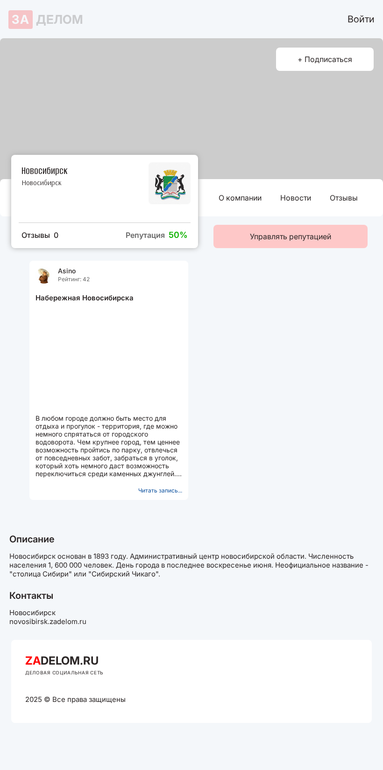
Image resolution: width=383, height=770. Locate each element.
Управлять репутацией (290, 236)
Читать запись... (160, 490)
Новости (295, 197)
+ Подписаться (325, 59)
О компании (240, 197)
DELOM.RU (62, 660)
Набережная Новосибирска (84, 297)
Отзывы (344, 197)
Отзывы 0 (39, 235)
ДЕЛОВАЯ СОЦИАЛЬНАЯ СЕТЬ (64, 672)
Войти (361, 19)
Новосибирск (41, 182)
